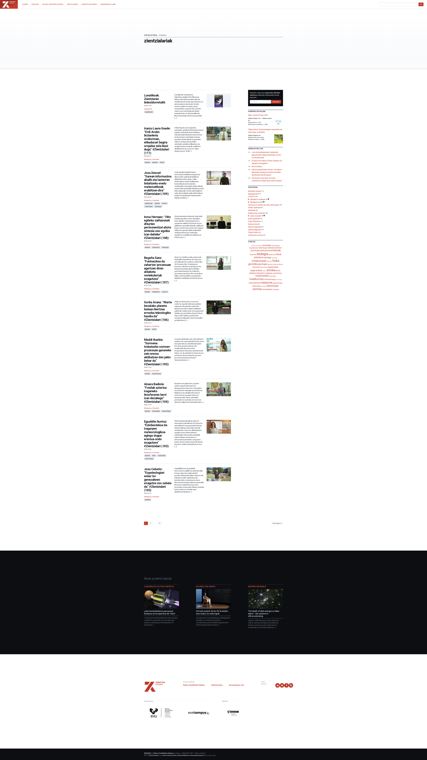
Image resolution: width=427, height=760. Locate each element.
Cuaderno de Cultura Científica (159, 586)
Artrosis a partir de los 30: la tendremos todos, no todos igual (212, 612)
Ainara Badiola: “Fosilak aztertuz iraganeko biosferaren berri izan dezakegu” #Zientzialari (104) (156, 392)
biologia (262, 254)
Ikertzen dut (252, 224)
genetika (253, 264)
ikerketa (256, 267)
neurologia (279, 279)
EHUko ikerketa (254, 208)
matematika (148, 206)
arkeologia (263, 248)
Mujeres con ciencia (205, 586)
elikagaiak (274, 258)
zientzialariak (267, 289)
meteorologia (149, 458)
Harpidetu (276, 102)
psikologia (257, 286)
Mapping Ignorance (257, 586)
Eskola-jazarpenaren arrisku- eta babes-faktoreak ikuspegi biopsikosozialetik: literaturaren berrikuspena (267, 172)
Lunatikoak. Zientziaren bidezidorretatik (154, 99)
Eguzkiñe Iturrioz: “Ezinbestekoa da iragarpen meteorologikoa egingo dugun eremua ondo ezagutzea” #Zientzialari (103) (156, 434)
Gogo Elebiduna (254, 221)
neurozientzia (156, 374)
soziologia (263, 286)
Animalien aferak (254, 191)
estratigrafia (156, 411)
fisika (153, 455)
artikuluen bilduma (275, 248)
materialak (272, 276)
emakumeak (259, 260)
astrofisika (255, 250)
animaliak (266, 245)
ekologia (267, 257)
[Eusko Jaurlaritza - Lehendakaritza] (233, 713)
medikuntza (156, 292)
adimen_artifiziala (256, 245)
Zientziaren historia (255, 235)
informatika (263, 267)
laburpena (261, 273)
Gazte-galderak (254, 219)
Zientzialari (155, 159)
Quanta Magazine (254, 230)
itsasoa (264, 271)
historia (270, 264)
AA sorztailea (257, 166)
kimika (162, 162)
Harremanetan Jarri (236, 685)
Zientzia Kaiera (217, 685)
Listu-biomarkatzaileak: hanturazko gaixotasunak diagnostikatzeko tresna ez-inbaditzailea (266, 155)
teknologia (158, 206)
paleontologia (166, 411)
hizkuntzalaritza (278, 264)
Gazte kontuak (255, 216)
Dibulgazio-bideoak (257, 199)
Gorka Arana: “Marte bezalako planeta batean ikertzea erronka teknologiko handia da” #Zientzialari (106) (158, 311)
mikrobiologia (269, 279)
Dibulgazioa (147, 159)
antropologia (275, 245)
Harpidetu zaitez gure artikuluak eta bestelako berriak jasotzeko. (265, 95)
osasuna (164, 292)
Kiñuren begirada (254, 227)
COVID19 (251, 197)
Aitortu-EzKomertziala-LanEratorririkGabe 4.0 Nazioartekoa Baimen (183, 755)
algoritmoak (148, 203)
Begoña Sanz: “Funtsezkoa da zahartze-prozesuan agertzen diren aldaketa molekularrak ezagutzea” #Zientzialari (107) (157, 270)
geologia (155, 162)
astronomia (266, 250)
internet (164, 203)
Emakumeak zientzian (256, 213)
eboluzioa (271, 255)
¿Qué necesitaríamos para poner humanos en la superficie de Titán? (159, 612)
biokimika (253, 254)
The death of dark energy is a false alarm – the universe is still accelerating (263, 613)
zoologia (275, 289)
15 (159, 523)
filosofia (269, 261)
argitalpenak (149, 112)
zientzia (257, 289)
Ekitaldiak (251, 210)
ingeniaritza (156, 247)
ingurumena (256, 270)
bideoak (147, 162)
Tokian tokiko (253, 232)
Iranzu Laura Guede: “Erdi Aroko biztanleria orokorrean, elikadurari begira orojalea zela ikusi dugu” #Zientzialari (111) (157, 141)
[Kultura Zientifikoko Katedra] (162, 713)
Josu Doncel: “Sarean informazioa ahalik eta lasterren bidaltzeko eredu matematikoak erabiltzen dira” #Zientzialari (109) (157, 183)
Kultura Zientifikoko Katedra (194, 685)
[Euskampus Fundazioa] (198, 713)
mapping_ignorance (273, 273)
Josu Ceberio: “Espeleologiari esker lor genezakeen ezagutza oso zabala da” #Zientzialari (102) (157, 479)
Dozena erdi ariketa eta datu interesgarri (263, 205)
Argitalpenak (148, 109)
